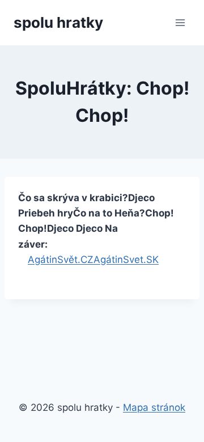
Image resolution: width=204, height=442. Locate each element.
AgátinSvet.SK (126, 259)
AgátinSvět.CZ (61, 259)
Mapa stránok (154, 407)
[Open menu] (179, 22)
